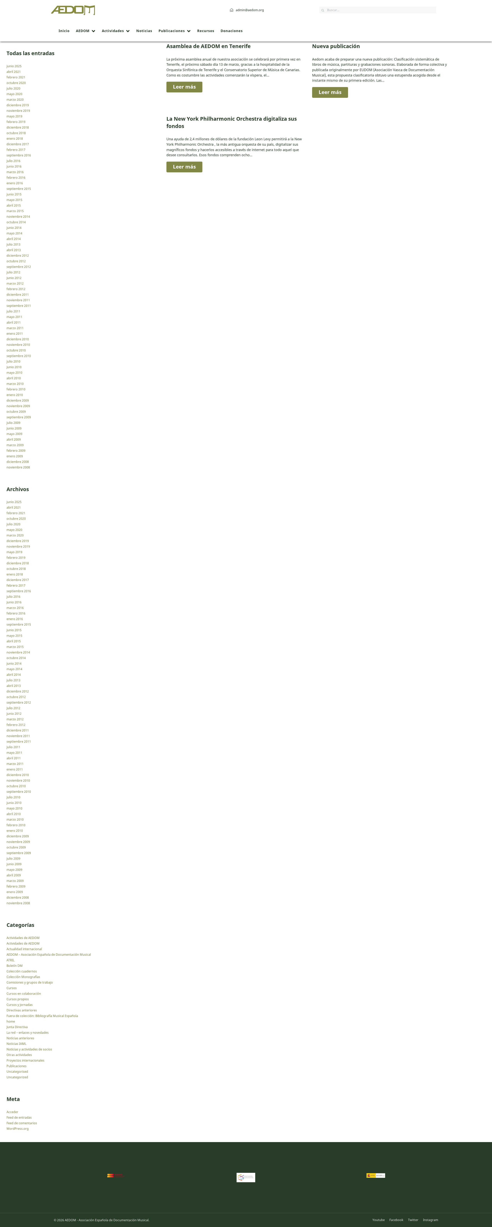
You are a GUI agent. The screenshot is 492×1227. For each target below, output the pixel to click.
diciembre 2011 (18, 294)
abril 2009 (14, 439)
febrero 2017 (16, 150)
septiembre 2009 (19, 417)
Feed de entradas (19, 1117)
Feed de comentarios (22, 1123)
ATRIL (10, 960)
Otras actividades (19, 1055)
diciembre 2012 (18, 255)
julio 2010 (13, 361)
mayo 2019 (14, 116)
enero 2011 (15, 333)
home (11, 1021)
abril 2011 (14, 322)
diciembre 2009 (18, 400)
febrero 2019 (16, 122)
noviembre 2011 (18, 300)
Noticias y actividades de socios (29, 1049)
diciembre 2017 (18, 144)
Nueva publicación (336, 46)
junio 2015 (14, 194)
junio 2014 (14, 228)
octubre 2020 (16, 83)
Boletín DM (15, 966)
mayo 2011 (14, 317)
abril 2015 (14, 205)
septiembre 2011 (19, 306)
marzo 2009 (15, 445)
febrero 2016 (16, 177)
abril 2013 (14, 250)
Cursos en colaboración (24, 993)
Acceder (12, 1112)
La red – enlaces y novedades (28, 1032)
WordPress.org (18, 1129)
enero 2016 (15, 183)
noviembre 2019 (18, 111)
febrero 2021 (16, 77)
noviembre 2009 (18, 406)
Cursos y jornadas (20, 1005)
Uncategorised (17, 1071)
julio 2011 (13, 311)
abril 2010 (14, 378)
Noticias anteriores (20, 1038)
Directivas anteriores (22, 1010)
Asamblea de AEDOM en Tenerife (208, 46)
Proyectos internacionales (25, 1060)
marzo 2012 (15, 283)
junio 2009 (14, 428)
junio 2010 (14, 367)
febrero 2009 (16, 450)
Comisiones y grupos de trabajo (30, 982)
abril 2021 (14, 72)
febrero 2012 (16, 289)
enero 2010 (15, 395)
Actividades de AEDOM (23, 938)
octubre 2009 (16, 411)
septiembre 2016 (19, 155)
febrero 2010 (16, 389)
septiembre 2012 (19, 267)
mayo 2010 (14, 372)
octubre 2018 (16, 133)
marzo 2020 (15, 99)
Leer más (184, 86)
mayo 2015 (14, 200)
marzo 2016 (15, 172)
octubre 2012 (16, 261)
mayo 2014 (14, 233)
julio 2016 (13, 161)
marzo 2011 (15, 328)
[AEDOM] (74, 9)
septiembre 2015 (19, 189)
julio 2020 (13, 88)
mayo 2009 (14, 434)
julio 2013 (13, 244)
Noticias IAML (16, 1044)
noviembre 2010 (18, 345)
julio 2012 (13, 272)
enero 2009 (15, 456)
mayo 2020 (14, 94)
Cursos (12, 988)
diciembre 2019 (18, 105)
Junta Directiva (17, 1027)
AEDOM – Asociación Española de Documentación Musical (49, 954)
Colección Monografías (23, 977)
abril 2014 (14, 239)
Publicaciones (17, 1066)
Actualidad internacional (24, 949)
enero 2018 (15, 138)
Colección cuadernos (22, 971)
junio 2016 (14, 166)
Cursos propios (18, 999)
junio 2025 (14, 66)
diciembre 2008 (18, 462)
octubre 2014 (16, 222)
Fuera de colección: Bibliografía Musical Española (42, 1016)
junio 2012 (14, 278)
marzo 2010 (15, 384)
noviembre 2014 (18, 216)
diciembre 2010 (18, 339)
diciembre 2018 (18, 127)
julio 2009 (13, 423)
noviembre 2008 (18, 467)
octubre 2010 (16, 350)
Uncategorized (17, 1077)
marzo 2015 (15, 211)
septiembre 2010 (19, 356)
